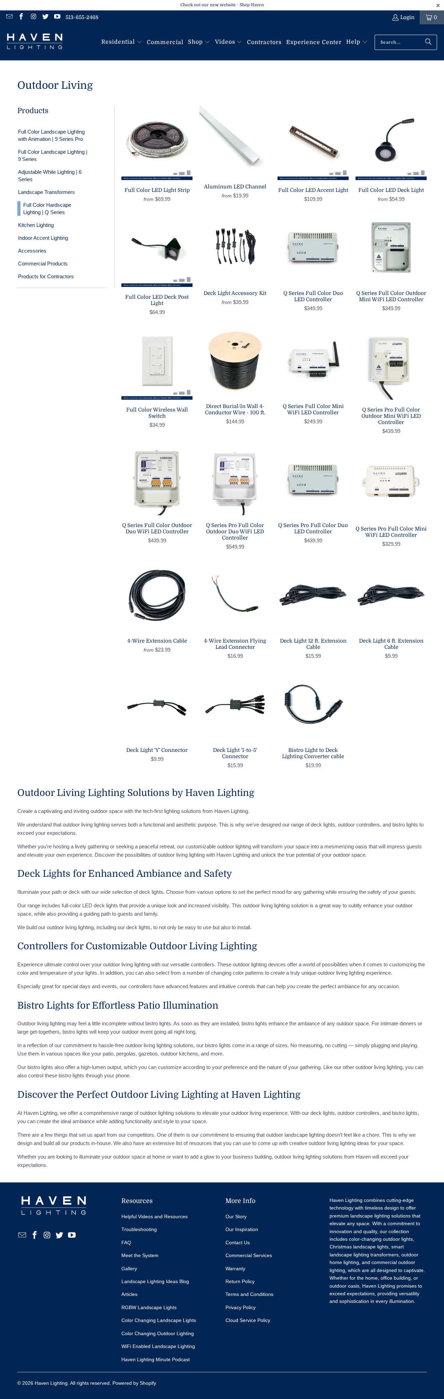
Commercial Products (43, 263)
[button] (121, 42)
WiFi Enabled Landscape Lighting (158, 1346)
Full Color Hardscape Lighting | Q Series (47, 208)
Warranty (235, 1268)
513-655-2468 (82, 17)
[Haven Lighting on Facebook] (21, 17)
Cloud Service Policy (247, 1320)
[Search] (428, 42)
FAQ (126, 1242)
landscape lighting (304, 1135)
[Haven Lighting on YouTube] (57, 17)
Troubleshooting (139, 1229)
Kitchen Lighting (36, 225)
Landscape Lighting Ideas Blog (155, 1281)
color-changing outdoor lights (381, 1239)
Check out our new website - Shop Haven (222, 4)
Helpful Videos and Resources (154, 1216)
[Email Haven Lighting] (8, 17)
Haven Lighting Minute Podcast (155, 1359)
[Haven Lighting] (34, 42)
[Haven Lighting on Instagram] (32, 17)
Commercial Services (248, 1255)
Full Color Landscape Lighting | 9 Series (52, 155)
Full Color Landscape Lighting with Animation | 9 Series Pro (51, 135)
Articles (129, 1294)
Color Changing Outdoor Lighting (157, 1333)
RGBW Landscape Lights (149, 1307)
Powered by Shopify (134, 1383)
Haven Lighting (51, 1383)
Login (407, 17)
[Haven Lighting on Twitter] (45, 17)
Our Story (236, 1216)
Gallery (129, 1268)
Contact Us (237, 1242)
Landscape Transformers (46, 192)
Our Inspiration (241, 1229)
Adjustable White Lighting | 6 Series (50, 175)
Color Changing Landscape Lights (158, 1320)
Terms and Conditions (249, 1294)
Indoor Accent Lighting (43, 238)
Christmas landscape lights (359, 1246)
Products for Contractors (46, 276)
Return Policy (240, 1281)
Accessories (32, 251)
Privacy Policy (240, 1307)
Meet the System (140, 1255)
